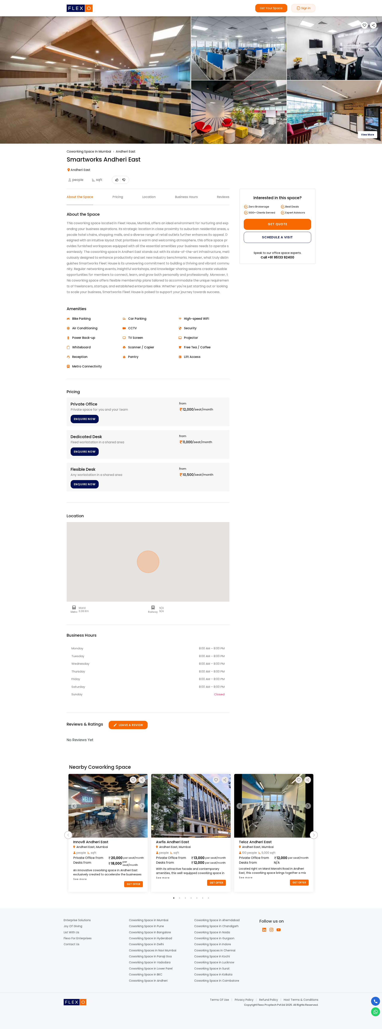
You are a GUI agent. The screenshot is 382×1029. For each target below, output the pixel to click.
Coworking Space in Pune (146, 926)
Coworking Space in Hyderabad (150, 938)
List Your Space (271, 8)
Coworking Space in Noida (212, 932)
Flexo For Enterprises (78, 938)
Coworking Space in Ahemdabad (217, 920)
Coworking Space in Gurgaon (214, 938)
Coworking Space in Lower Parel (150, 969)
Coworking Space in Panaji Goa (150, 956)
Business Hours (186, 197)
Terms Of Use (219, 1000)
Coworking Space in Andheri (148, 981)
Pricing (117, 197)
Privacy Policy (244, 1000)
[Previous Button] (74, 806)
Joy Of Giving (73, 926)
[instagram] (271, 930)
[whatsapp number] (375, 1011)
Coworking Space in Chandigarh (216, 926)
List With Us (71, 932)
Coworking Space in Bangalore (150, 932)
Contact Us (71, 944)
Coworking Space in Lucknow (214, 962)
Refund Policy (268, 1000)
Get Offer (133, 884)
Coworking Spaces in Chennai (214, 950)
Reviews (223, 197)
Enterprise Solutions (77, 920)
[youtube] (278, 930)
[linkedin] (264, 930)
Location (149, 197)
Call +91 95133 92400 (277, 257)
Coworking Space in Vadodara (150, 962)
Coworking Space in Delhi (146, 944)
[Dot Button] (173, 897)
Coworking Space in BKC (145, 974)
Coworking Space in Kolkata (213, 974)
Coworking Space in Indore (212, 944)
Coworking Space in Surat (212, 969)
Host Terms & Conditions (301, 1000)
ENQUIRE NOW (85, 419)
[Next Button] (142, 806)
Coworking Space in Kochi (212, 956)
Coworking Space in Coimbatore (216, 981)
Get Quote (277, 224)
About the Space (80, 197)
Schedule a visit (277, 237)
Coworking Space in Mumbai (148, 920)
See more (80, 879)
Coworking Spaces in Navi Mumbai (152, 950)
